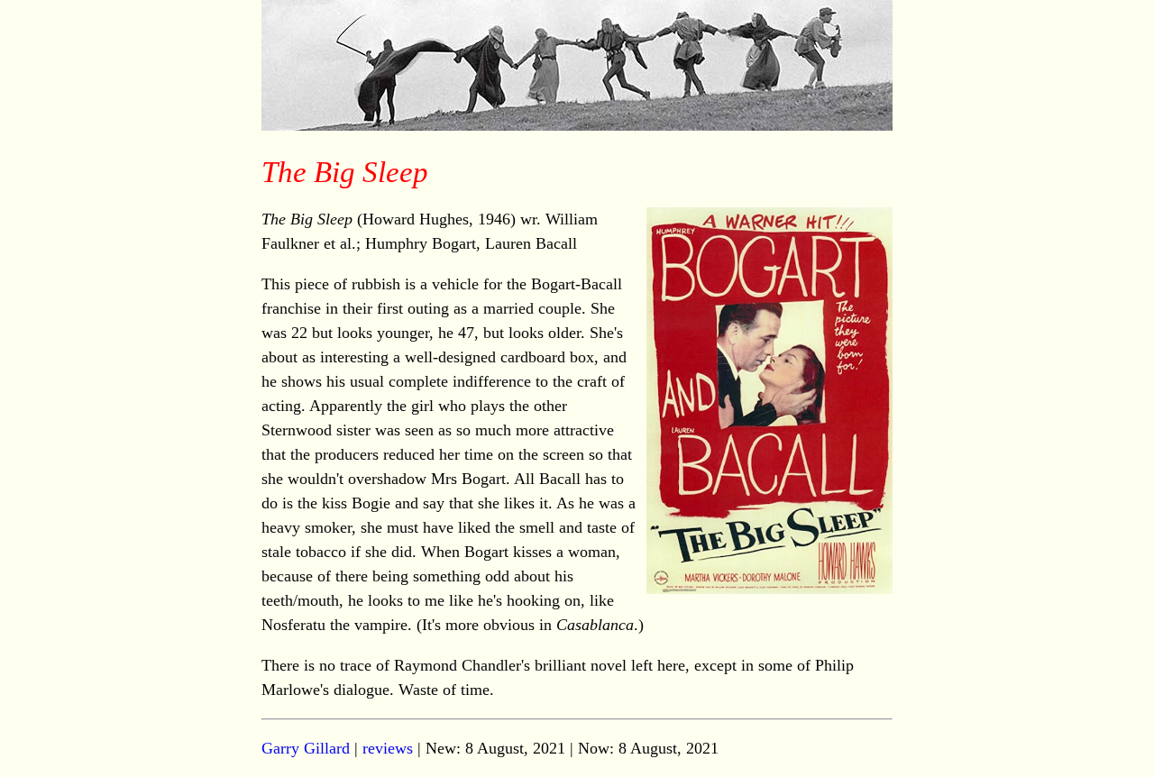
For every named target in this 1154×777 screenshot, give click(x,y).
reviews (387, 748)
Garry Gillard (305, 748)
